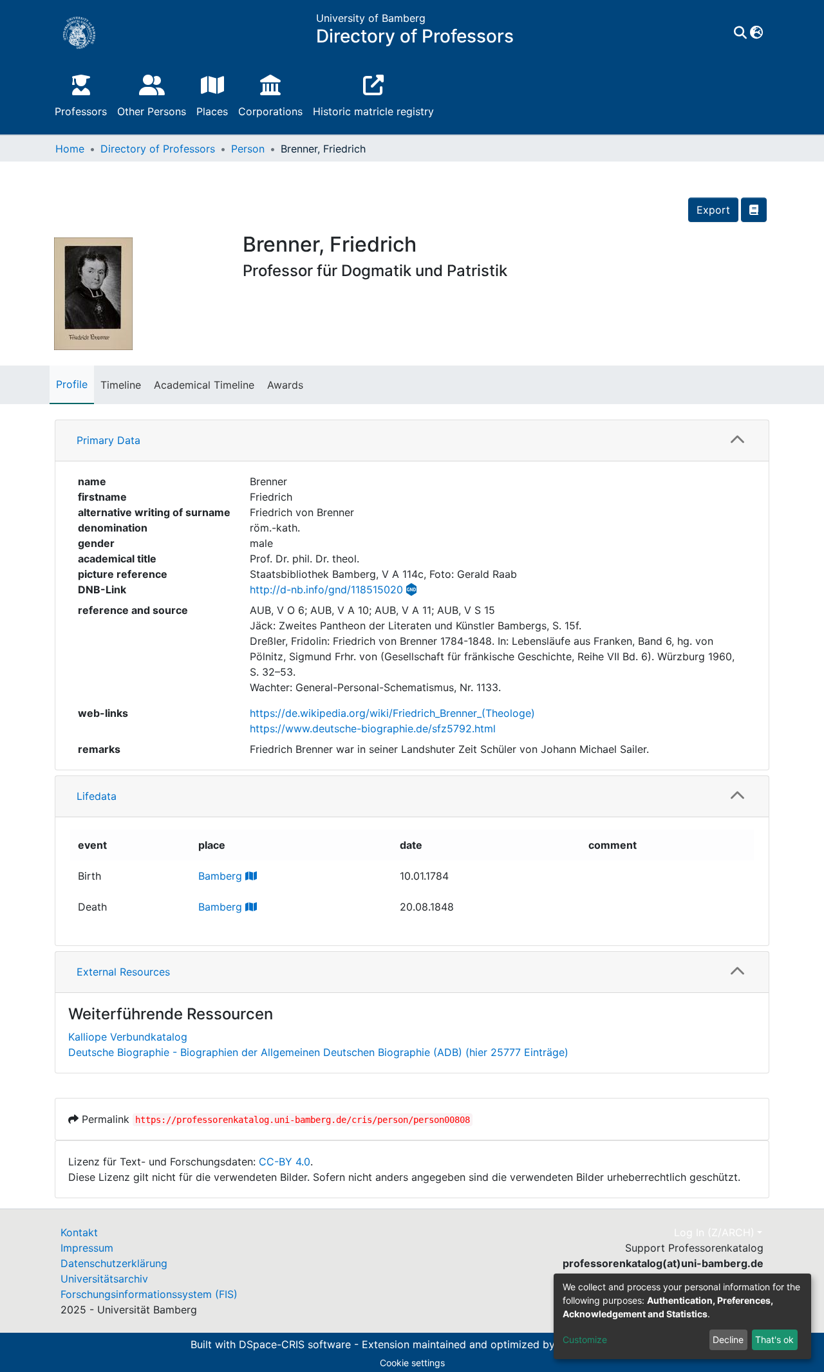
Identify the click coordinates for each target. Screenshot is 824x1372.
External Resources (123, 971)
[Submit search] (740, 33)
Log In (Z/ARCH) (714, 1232)
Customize (585, 1339)
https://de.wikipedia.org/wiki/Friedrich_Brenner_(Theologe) (392, 713)
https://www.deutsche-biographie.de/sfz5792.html (373, 728)
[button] (756, 33)
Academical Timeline (204, 384)
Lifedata (97, 796)
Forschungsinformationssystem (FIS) (149, 1294)
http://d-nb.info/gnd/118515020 (326, 589)
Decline (728, 1339)
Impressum (87, 1247)
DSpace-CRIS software (295, 1345)
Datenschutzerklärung (114, 1263)
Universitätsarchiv (104, 1278)
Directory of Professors (157, 148)
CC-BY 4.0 (284, 1161)
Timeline (120, 384)
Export (713, 209)
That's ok (774, 1339)
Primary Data (108, 440)
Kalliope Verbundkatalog (127, 1036)
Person (248, 148)
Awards (285, 384)
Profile (72, 384)
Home (69, 148)
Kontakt (79, 1232)
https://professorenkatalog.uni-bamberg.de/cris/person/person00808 (302, 1120)
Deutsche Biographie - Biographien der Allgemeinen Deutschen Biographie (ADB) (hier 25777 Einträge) (318, 1052)
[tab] (412, 440)
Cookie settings (412, 1362)
